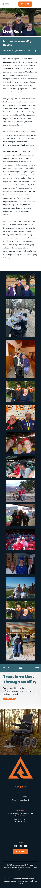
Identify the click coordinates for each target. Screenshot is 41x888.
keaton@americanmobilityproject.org (20, 813)
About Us (20, 792)
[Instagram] (20, 846)
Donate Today (30, 50)
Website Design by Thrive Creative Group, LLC (20, 868)
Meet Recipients (20, 796)
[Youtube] (25, 846)
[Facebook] (15, 846)
